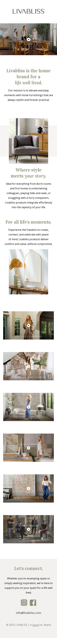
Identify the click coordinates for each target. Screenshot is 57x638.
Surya (35, 625)
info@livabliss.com (28, 613)
